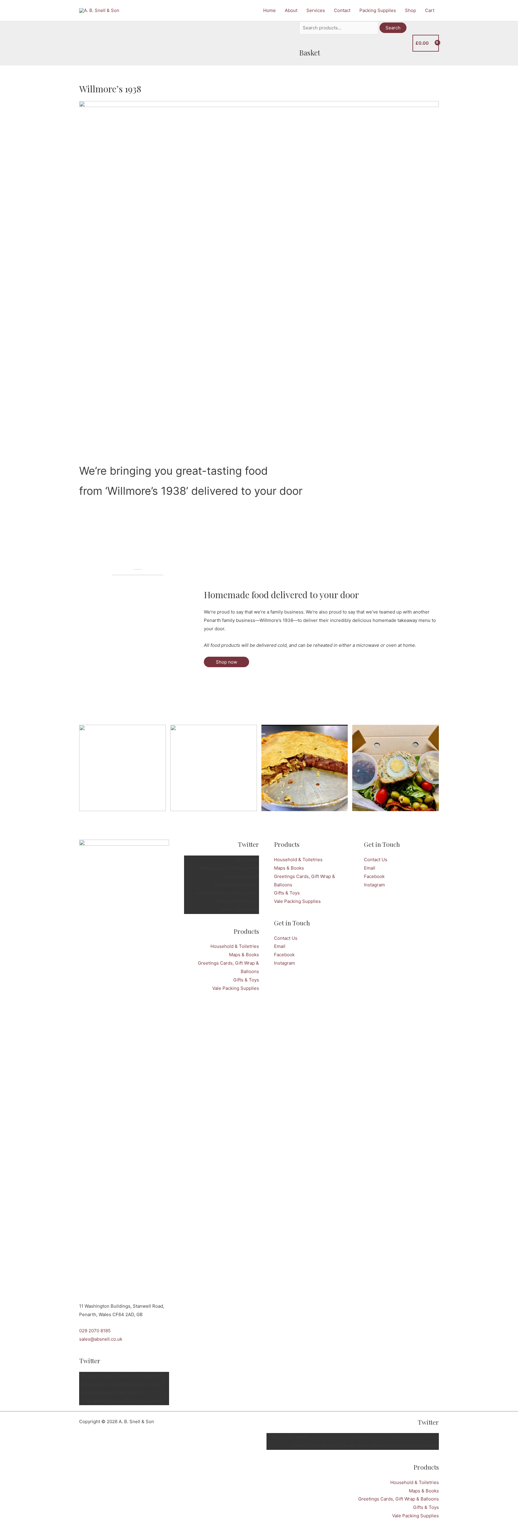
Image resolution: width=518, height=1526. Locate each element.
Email (279, 946)
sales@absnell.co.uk (100, 1339)
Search (393, 28)
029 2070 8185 (95, 1330)
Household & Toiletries (234, 946)
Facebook (284, 954)
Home (269, 10)
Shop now (226, 662)
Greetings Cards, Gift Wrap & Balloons (398, 1499)
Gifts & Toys (246, 980)
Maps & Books (244, 954)
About (291, 10)
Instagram (284, 963)
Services (315, 10)
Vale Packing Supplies (235, 988)
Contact (342, 10)
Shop (410, 10)
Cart (429, 10)
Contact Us (285, 938)
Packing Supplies (377, 10)
